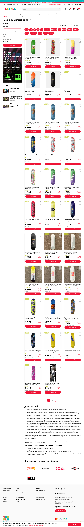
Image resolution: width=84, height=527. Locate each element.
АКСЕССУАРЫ (29, 14)
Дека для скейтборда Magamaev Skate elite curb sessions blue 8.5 (53, 317)
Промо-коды (5, 501)
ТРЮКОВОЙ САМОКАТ (56, 14)
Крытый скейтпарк (40, 497)
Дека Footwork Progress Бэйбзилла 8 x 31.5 (30, 90)
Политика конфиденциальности (23, 492)
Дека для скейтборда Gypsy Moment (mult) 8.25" (32, 285)
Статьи (37, 495)
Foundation (54, 29)
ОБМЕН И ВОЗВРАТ (11, 4)
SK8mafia (76, 29)
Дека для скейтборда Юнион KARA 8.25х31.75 (32, 188)
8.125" (26, 29)
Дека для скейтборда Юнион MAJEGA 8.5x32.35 (52, 220)
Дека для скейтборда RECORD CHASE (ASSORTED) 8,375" (32, 253)
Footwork (51, 33)
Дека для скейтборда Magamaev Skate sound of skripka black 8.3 (33, 351)
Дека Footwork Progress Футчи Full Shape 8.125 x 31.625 (52, 58)
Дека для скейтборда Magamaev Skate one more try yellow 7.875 (53, 351)
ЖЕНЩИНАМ (14, 14)
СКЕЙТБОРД (45, 14)
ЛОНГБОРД (66, 14)
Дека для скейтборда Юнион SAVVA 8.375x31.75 (52, 188)
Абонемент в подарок (40, 499)
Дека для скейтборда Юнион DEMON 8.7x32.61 (32, 317)
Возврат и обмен (6, 490)
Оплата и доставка (7, 488)
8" (34, 29)
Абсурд (40, 33)
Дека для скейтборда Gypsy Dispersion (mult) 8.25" (51, 253)
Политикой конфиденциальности (36, 525)
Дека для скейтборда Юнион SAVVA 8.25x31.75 (72, 188)
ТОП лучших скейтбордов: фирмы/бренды (15, 105)
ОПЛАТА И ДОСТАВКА (22, 4)
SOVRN (26, 33)
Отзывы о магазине (20, 499)
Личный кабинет (6, 492)
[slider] (3, 29)
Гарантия (5, 499)
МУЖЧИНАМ (5, 14)
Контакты (5, 495)
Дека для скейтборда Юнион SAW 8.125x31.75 (72, 155)
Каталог (17, 488)
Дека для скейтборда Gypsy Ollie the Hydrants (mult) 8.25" (53, 285)
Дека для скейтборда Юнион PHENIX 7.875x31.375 (32, 123)
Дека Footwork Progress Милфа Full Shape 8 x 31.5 (52, 90)
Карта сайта (18, 495)
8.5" (42, 29)
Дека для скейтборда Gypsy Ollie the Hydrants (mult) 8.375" (73, 285)
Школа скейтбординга (40, 490)
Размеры (5, 497)
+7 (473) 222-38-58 (68, 4)
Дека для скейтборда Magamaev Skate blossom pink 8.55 (33, 384)
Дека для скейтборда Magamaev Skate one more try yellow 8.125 (72, 351)
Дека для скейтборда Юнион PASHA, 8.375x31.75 (52, 384)
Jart (59, 29)
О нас (17, 490)
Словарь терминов (20, 497)
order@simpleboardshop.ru (63, 498)
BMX (73, 14)
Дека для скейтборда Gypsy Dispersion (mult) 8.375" (71, 253)
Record (64, 29)
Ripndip (70, 29)
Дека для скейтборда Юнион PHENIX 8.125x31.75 (72, 123)
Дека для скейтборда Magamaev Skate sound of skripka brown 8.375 (72, 318)
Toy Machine (33, 33)
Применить (12, 45)
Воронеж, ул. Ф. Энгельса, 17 (55, 4)
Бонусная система (7, 503)
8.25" (31, 29)
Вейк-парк (38, 488)
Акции (17, 501)
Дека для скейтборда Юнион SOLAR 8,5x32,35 (72, 220)
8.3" (38, 29)
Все (21, 85)
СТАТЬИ (29, 4)
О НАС (4, 4)
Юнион (45, 33)
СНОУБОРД (37, 14)
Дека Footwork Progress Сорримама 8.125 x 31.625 (71, 58)
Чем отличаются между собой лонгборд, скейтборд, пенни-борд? (16, 97)
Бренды (37, 492)
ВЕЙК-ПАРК (35, 4)
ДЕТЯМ (21, 14)
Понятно (74, 524)
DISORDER (46, 29)
